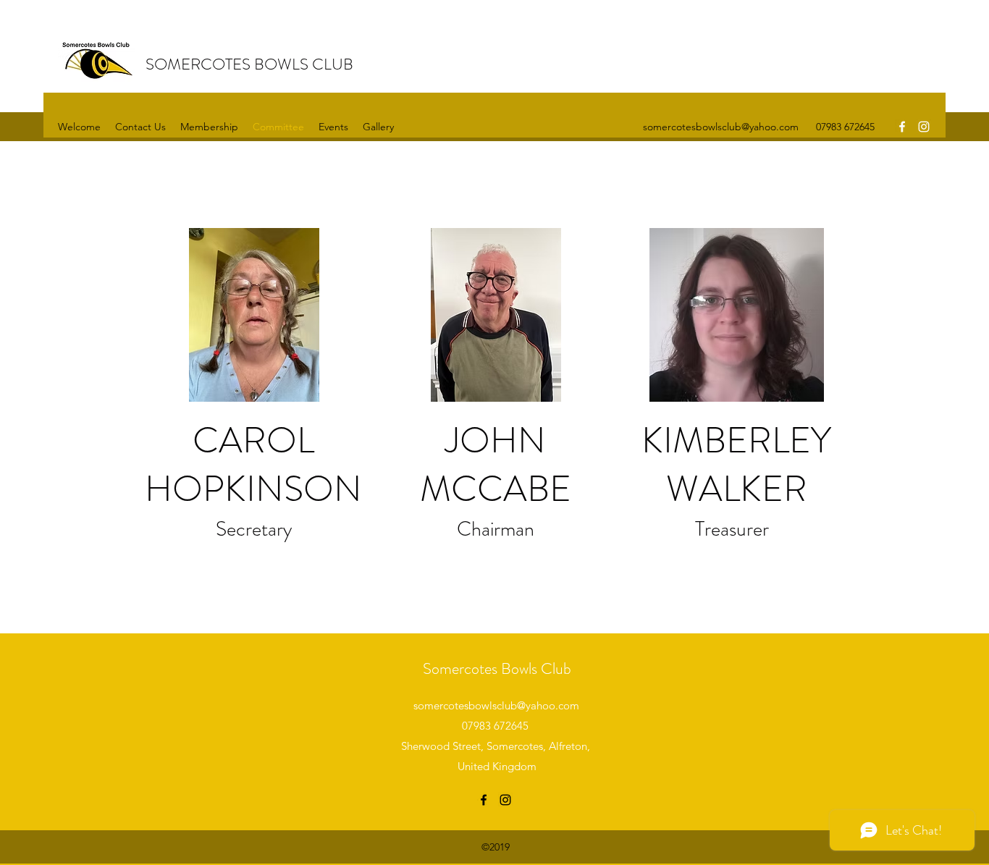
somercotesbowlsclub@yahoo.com (721, 126)
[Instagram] (924, 126)
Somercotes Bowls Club (497, 668)
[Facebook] (902, 126)
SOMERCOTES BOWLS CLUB (249, 64)
